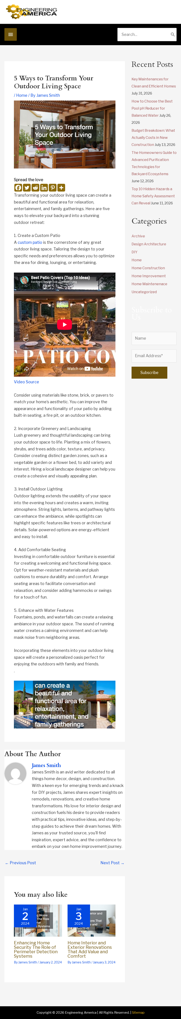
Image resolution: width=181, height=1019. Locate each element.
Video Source (26, 382)
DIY (135, 252)
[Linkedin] (44, 188)
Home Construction (148, 268)
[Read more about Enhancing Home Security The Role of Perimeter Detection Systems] (38, 920)
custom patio (30, 242)
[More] (61, 188)
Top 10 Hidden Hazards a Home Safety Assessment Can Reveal (153, 196)
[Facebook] (18, 188)
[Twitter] (27, 188)
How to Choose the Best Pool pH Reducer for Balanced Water (152, 108)
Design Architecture (149, 244)
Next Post (112, 862)
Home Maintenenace (149, 284)
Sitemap (138, 1013)
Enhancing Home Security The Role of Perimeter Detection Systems (36, 949)
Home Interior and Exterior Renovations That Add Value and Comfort (90, 949)
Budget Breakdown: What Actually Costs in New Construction (153, 137)
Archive (138, 236)
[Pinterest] (53, 188)
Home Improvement (149, 276)
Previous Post (20, 862)
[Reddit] (35, 188)
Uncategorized (144, 292)
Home (21, 95)
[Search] (172, 34)
